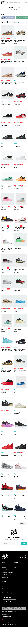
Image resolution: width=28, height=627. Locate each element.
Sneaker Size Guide (6, 574)
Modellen (4, 567)
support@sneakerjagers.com (10, 611)
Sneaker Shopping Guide (7, 572)
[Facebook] (22, 555)
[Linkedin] (25, 557)
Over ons (16, 564)
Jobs (15, 567)
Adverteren (16, 569)
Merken (3, 564)
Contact (4, 583)
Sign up (24, 543)
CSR (3, 588)
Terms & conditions (5, 624)
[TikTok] (22, 557)
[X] (25, 555)
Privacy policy (13, 624)
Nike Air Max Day (6, 569)
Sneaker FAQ (5, 577)
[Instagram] (20, 555)
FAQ (3, 586)
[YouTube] (20, 557)
